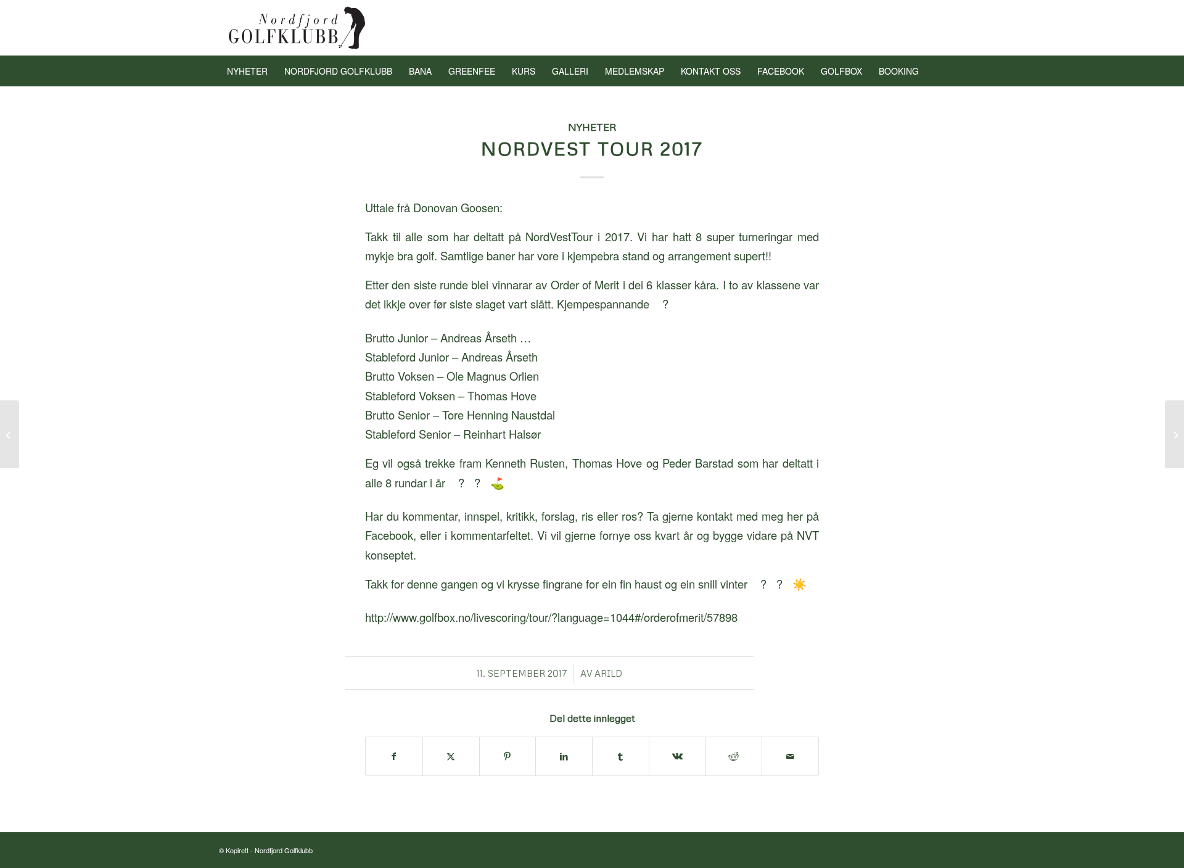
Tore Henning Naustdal (498, 415)
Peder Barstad (697, 463)
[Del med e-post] (790, 756)
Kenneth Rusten (525, 463)
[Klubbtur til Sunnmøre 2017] (9, 434)
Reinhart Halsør (502, 434)
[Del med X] (451, 756)
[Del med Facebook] (394, 756)
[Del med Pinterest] (508, 756)
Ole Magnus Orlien (492, 376)
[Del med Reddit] (734, 756)
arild (608, 673)
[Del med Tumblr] (621, 756)
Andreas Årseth (499, 357)
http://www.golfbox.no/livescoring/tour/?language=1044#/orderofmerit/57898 (553, 617)
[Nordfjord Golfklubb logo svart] (297, 28)
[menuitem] (247, 71)
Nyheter (592, 126)
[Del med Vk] (677, 756)
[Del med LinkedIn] (564, 756)
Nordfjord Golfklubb (284, 850)
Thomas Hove (501, 395)
